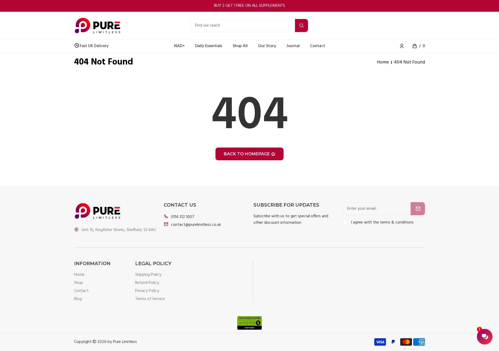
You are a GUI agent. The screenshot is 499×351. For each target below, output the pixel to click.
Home (383, 62)
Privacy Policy (147, 291)
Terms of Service (150, 299)
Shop (78, 282)
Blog (78, 299)
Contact (81, 291)
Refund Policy (147, 282)
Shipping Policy (148, 274)
